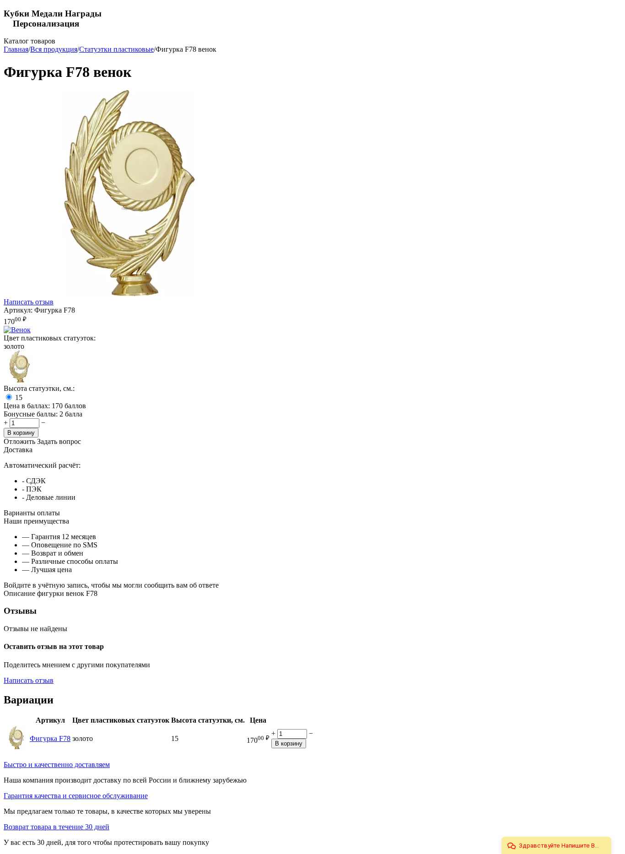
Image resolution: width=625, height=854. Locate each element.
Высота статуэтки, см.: (39, 388)
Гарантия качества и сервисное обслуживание (76, 796)
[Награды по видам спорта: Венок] (17, 330)
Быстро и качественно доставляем (57, 764)
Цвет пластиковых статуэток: (50, 338)
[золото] (20, 380)
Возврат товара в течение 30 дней (56, 827)
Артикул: (18, 310)
